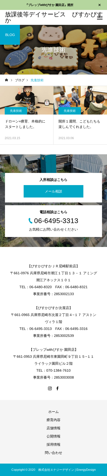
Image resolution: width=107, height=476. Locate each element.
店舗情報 (53, 428)
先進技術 (16, 111)
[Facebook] (57, 388)
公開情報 (53, 436)
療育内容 (53, 420)
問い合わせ (53, 453)
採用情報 (53, 444)
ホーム (53, 412)
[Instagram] (49, 388)
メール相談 (53, 191)
